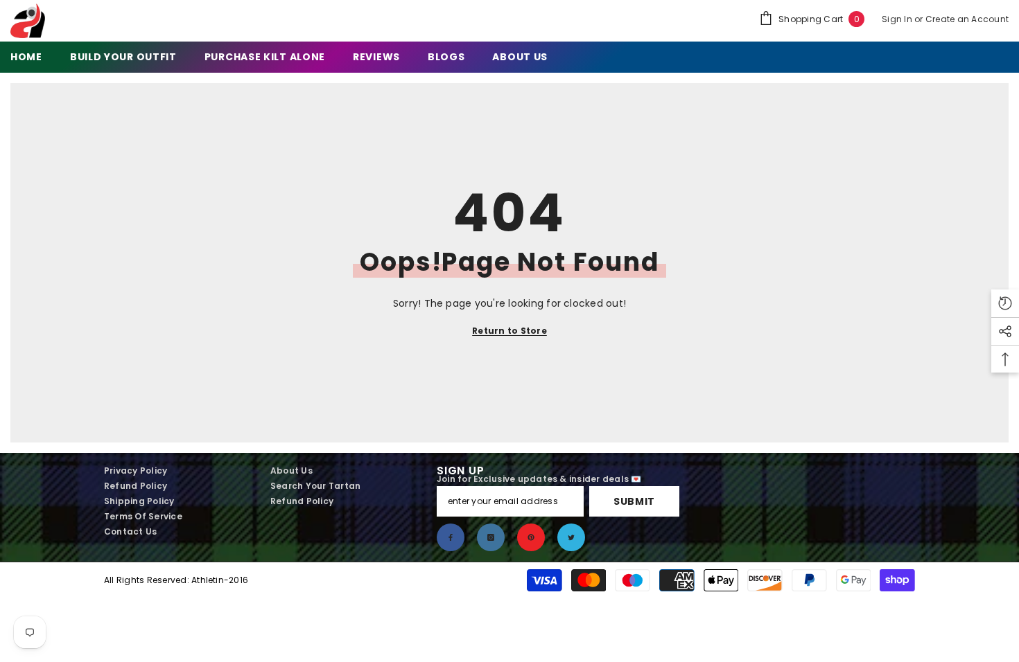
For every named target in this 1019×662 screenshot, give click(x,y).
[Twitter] (571, 537)
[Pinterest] (531, 537)
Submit (634, 501)
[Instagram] (491, 537)
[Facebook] (450, 537)
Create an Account (967, 19)
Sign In (898, 19)
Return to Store (509, 331)
